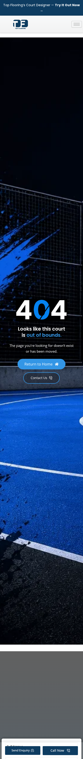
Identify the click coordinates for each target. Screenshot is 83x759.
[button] (41, 364)
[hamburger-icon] (76, 24)
